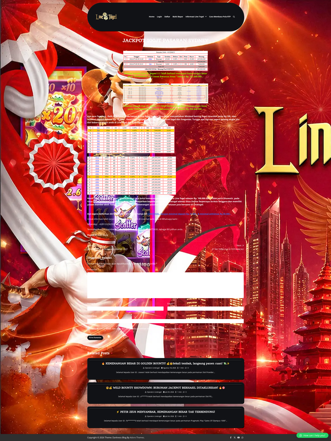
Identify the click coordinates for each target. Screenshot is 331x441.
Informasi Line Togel (195, 16)
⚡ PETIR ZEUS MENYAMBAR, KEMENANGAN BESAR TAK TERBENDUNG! (165, 411)
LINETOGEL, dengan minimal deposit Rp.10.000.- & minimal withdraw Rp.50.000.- (189, 213)
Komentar (93, 269)
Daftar (167, 16)
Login (159, 16)
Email (170, 303)
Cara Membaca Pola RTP (220, 16)
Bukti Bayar (178, 16)
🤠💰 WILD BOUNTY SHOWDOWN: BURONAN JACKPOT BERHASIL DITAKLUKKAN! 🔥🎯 (165, 387)
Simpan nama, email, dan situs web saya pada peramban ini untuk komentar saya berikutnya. (136, 328)
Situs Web (92, 316)
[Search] (234, 17)
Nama (91, 303)
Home (151, 16)
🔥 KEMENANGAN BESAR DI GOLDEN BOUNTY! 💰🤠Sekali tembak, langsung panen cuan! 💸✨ (166, 363)
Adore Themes (137, 437)
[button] (312, 435)
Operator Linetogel (178, 46)
